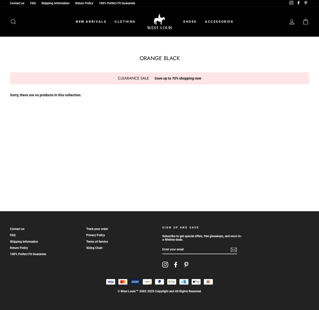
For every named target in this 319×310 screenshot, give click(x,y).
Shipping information (55, 3)
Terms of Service (97, 241)
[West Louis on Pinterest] (186, 265)
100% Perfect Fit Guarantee (117, 3)
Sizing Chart (94, 248)
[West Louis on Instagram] (165, 265)
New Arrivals (91, 21)
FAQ (33, 3)
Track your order (97, 229)
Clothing (125, 21)
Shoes (190, 21)
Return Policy (84, 3)
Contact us (17, 3)
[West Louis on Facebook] (176, 265)
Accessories (219, 21)
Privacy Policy (95, 235)
